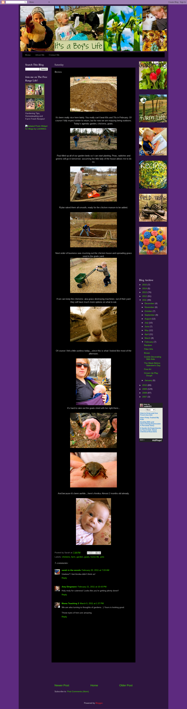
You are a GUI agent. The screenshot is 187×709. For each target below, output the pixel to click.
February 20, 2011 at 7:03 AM (95, 570)
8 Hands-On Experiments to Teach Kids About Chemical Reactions (150, 430)
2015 (145, 285)
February (149, 342)
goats (86, 557)
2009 (145, 389)
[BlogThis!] (91, 552)
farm (73, 557)
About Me (39, 54)
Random (148, 345)
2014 (145, 288)
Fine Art (147, 369)
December (150, 303)
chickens (66, 557)
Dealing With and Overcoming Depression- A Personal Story (150, 423)
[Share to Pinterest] (99, 552)
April (147, 334)
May (147, 330)
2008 (145, 393)
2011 (144, 300)
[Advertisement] (93, 673)
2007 (145, 397)
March (148, 338)
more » (142, 440)
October (149, 311)
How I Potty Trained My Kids (149, 418)
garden (80, 557)
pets (102, 557)
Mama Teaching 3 (70, 603)
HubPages (157, 440)
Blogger (99, 703)
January (149, 380)
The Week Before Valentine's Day (152, 364)
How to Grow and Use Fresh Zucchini (149, 414)
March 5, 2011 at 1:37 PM (92, 603)
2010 (145, 385)
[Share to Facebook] (96, 552)
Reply (64, 578)
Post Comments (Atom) (78, 691)
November (150, 307)
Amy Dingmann (69, 587)
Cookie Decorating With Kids (152, 358)
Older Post (126, 685)
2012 (145, 296)
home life (95, 557)
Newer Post (61, 685)
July (147, 323)
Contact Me (54, 54)
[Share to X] (93, 552)
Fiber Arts (148, 349)
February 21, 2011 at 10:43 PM (92, 587)
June (147, 326)
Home (28, 54)
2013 (145, 292)
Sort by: (142, 410)
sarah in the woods (71, 570)
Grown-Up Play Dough (151, 374)
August (148, 319)
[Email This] (88, 552)
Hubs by (147, 405)
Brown (147, 353)
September (150, 315)
